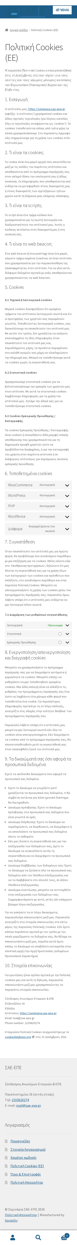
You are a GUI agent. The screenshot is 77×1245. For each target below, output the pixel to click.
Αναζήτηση (38, 1237)
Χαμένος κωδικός (23, 1157)
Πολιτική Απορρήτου (26, 1182)
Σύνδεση (63, 9)
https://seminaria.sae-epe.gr (46, 109)
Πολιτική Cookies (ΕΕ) (27, 1166)
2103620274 (20, 1100)
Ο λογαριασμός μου (13, 1237)
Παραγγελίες (20, 1141)
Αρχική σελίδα (19, 30)
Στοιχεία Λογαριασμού (28, 1149)
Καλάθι (59, 1234)
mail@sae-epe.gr (28, 1105)
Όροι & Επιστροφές (25, 1174)
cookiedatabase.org (18, 1037)
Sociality (11, 1220)
